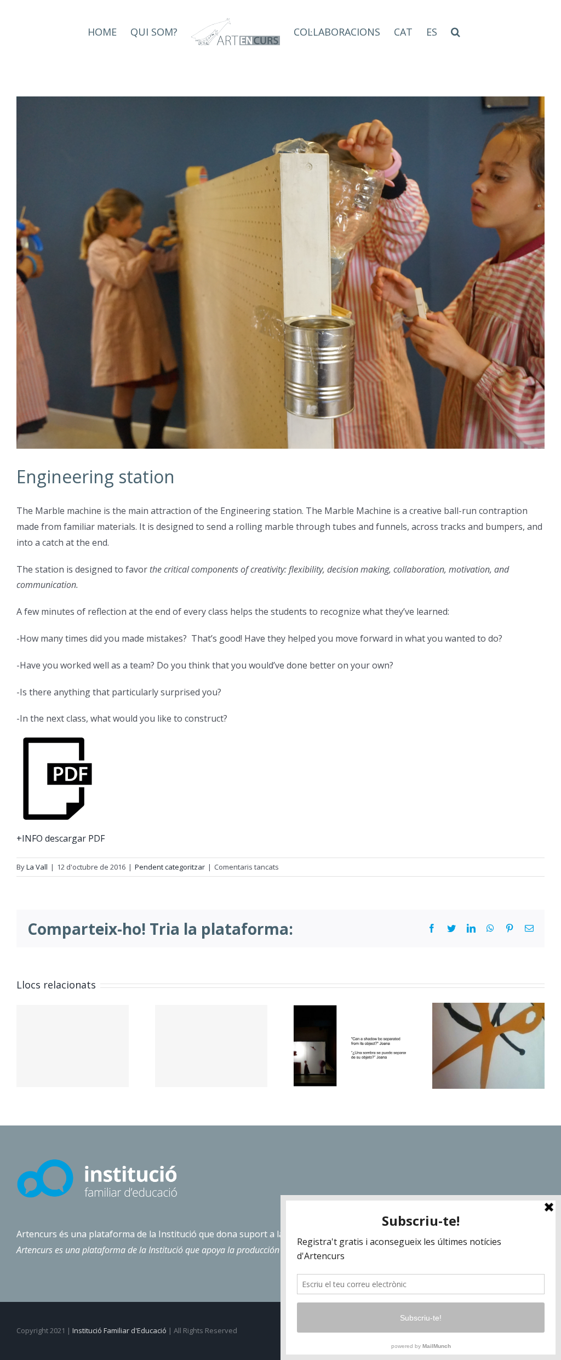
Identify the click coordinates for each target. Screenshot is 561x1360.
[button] (455, 32)
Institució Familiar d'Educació (119, 1330)
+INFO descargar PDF (60, 838)
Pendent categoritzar (170, 867)
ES (431, 31)
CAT (403, 31)
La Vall (37, 867)
